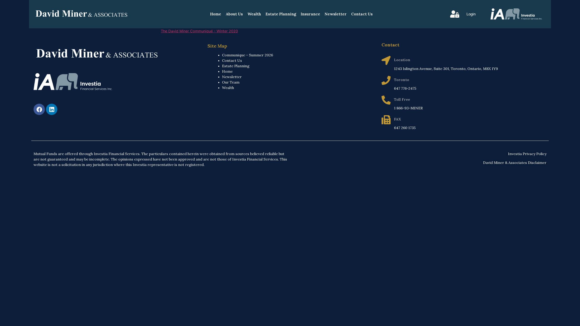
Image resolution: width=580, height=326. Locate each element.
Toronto (401, 79)
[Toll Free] (386, 100)
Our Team (230, 82)
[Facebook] (39, 109)
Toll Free (402, 99)
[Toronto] (386, 80)
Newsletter (336, 14)
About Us (234, 14)
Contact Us (362, 14)
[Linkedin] (51, 109)
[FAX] (386, 119)
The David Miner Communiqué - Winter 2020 (199, 31)
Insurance (310, 14)
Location (402, 60)
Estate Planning (281, 14)
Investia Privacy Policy (527, 153)
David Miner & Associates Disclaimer (514, 162)
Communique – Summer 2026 (247, 55)
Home (215, 14)
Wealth (254, 14)
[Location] (386, 60)
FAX (397, 119)
